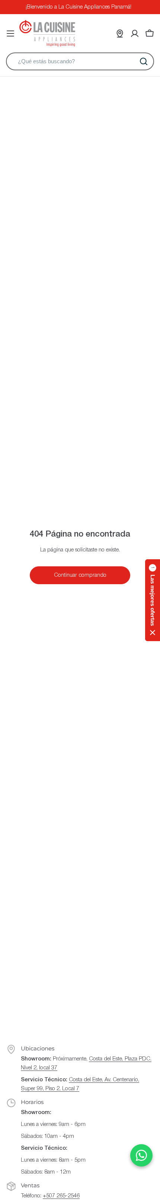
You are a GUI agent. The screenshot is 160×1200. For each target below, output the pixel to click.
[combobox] (80, 61)
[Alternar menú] (10, 33)
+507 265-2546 (61, 1196)
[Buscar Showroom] (119, 33)
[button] (152, 600)
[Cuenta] (134, 33)
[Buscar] (143, 61)
